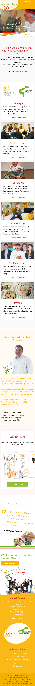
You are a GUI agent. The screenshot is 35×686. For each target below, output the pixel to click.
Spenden (25, 72)
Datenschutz (17, 666)
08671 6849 (27, 2)
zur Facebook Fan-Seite (18, 653)
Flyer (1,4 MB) (18, 484)
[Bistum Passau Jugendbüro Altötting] (10, 632)
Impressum (17, 663)
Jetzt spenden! (10, 563)
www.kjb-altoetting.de (17, 612)
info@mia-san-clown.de (18, 618)
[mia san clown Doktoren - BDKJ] (9, 6)
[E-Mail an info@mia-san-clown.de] (32, 2)
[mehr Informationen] (17, 91)
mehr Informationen (18, 118)
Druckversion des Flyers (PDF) (18, 660)
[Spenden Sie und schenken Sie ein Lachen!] (28, 36)
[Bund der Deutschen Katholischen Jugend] (24, 632)
